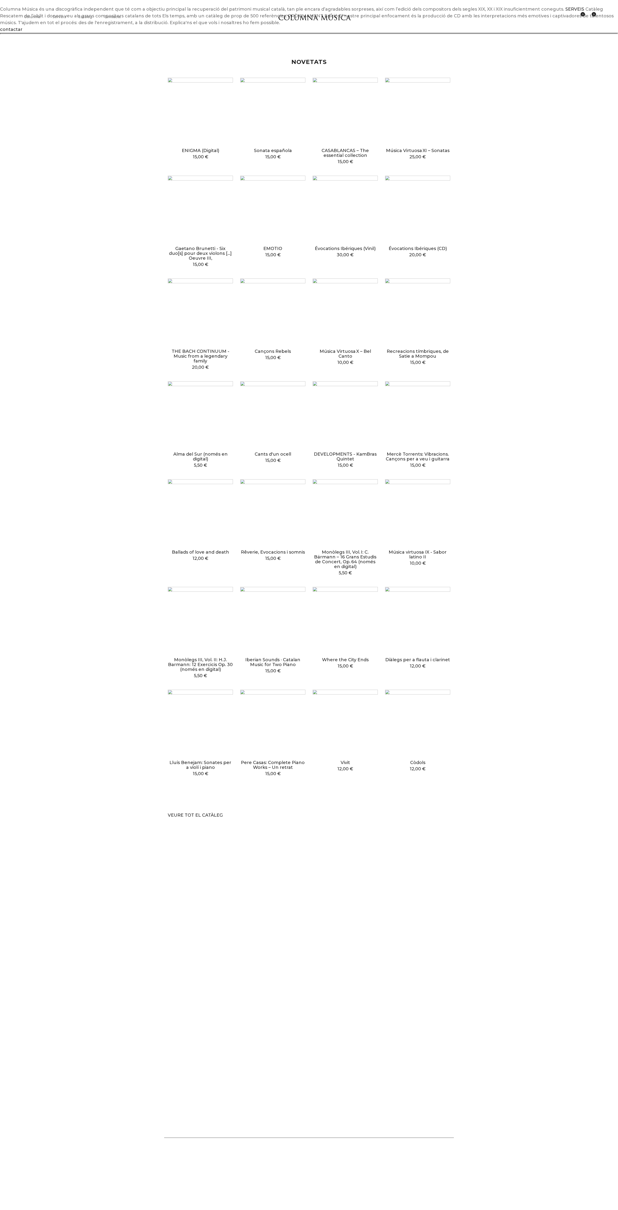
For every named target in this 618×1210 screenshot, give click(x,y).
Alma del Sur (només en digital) (200, 457)
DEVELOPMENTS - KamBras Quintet (345, 457)
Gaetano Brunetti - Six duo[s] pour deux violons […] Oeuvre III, (200, 253)
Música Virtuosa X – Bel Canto (345, 354)
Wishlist (582, 14)
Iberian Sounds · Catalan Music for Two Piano (272, 662)
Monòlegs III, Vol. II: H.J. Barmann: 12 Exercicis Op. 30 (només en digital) (200, 664)
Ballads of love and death (200, 552)
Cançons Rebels (273, 351)
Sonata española (273, 150)
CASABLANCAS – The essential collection (345, 153)
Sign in (570, 17)
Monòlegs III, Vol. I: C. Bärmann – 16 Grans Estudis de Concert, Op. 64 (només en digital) (345, 559)
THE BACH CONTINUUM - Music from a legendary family (200, 356)
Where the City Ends (345, 659)
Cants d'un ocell (273, 454)
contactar (11, 29)
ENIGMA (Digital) (200, 150)
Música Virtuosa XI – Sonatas (417, 150)
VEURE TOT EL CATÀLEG (195, 815)
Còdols (417, 762)
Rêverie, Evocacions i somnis (273, 552)
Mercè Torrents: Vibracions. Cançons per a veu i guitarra (417, 457)
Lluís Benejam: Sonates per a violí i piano (200, 765)
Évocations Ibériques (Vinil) (345, 248)
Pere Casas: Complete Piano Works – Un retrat (273, 765)
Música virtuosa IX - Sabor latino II (418, 554)
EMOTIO (272, 248)
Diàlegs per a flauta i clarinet (417, 659)
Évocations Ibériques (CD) (418, 248)
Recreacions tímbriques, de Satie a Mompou (418, 354)
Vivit (345, 762)
